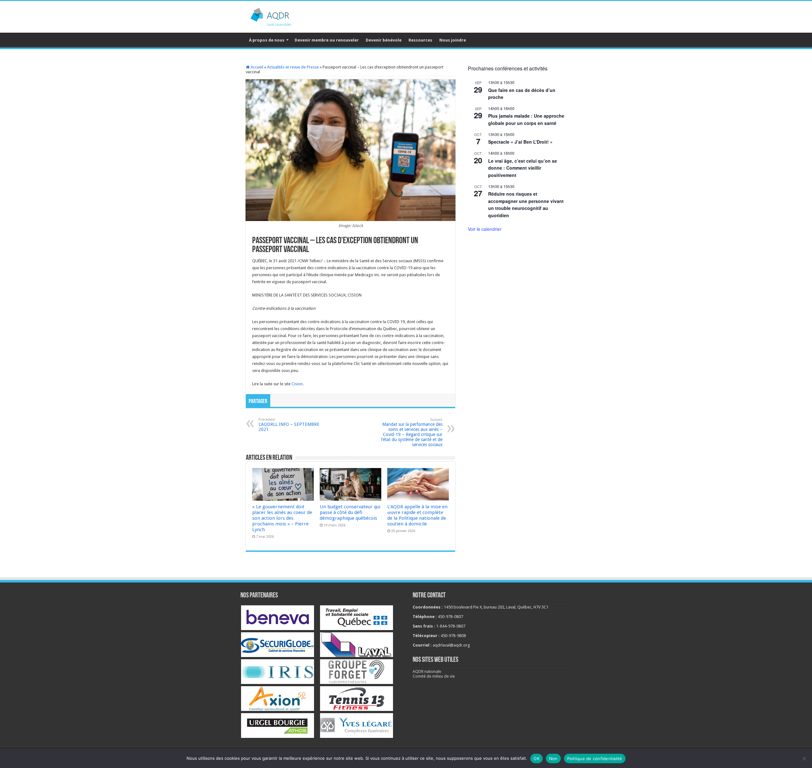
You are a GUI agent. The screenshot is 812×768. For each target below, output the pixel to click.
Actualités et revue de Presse (293, 67)
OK (537, 758)
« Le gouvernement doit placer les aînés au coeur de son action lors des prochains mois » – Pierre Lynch (282, 518)
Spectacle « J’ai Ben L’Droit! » (520, 142)
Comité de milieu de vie (434, 676)
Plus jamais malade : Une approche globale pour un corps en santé (526, 119)
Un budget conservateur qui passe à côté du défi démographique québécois (350, 512)
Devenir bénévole (384, 40)
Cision (297, 383)
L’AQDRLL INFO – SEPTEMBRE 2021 (289, 425)
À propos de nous (267, 40)
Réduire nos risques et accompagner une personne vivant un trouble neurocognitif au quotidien (526, 204)
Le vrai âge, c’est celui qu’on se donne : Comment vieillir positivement (522, 168)
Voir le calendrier (484, 229)
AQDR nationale (427, 671)
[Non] (804, 758)
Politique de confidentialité (594, 758)
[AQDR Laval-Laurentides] (281, 15)
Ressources (420, 40)
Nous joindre (452, 40)
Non (553, 758)
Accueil (256, 67)
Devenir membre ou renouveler (327, 40)
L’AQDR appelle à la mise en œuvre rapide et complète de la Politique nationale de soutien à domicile (417, 515)
